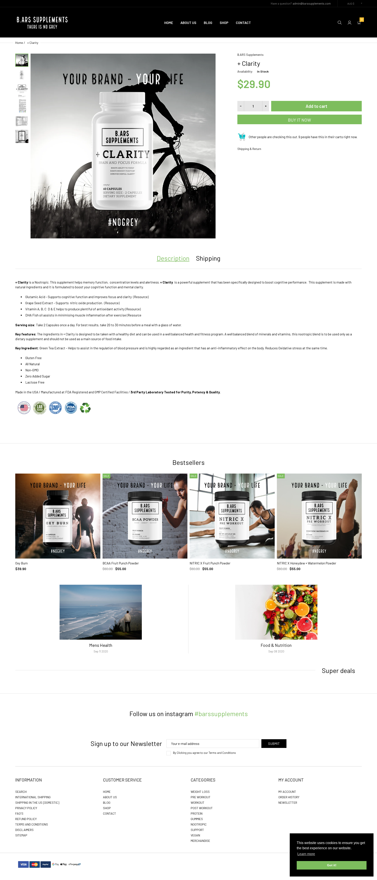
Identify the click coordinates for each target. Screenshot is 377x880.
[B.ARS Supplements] (42, 22)
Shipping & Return (249, 149)
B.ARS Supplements (250, 54)
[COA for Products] (54, 407)
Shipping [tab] (208, 258)
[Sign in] (349, 22)
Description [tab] (173, 258)
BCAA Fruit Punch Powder (121, 563)
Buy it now (299, 119)
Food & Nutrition (276, 645)
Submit (274, 743)
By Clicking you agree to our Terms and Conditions (204, 753)
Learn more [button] (306, 854)
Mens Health (100, 645)
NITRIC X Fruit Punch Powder (210, 563)
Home (19, 42)
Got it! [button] (331, 865)
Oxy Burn (21, 563)
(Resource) (141, 297)
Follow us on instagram (188, 713)
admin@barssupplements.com (312, 3)
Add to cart (316, 106)
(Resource (134, 315)
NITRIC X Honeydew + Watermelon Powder (306, 563)
